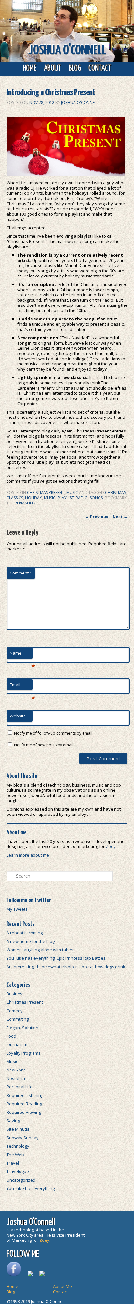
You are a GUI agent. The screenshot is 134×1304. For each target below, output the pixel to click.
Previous (96, 516)
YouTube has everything (31, 1188)
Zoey (111, 846)
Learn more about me (28, 855)
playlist (66, 498)
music (50, 498)
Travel (13, 1163)
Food (11, 1036)
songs (96, 498)
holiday (33, 498)
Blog (75, 68)
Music (72, 492)
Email (21, 686)
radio (82, 498)
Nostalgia (16, 1078)
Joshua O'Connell (67, 50)
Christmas (115, 492)
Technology (18, 1146)
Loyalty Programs (24, 1053)
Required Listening (25, 1095)
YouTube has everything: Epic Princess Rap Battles (56, 958)
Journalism (17, 1044)
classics (15, 498)
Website (18, 716)
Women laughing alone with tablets (41, 950)
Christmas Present (45, 492)
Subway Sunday (23, 1138)
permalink (25, 503)
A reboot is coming (25, 933)
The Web (15, 1154)
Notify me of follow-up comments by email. (53, 733)
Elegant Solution (22, 1027)
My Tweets (17, 909)
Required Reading (24, 1104)
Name (21, 654)
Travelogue (18, 1171)
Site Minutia (18, 1129)
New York (16, 1070)
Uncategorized (21, 1180)
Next (120, 516)
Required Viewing (24, 1112)
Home (29, 68)
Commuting (18, 1019)
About (52, 68)
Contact (99, 68)
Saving (13, 1121)
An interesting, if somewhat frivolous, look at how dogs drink (66, 967)
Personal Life (20, 1087)
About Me (62, 1286)
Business (16, 994)
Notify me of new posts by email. (44, 745)
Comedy (15, 1010)
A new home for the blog (31, 941)
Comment (21, 573)
